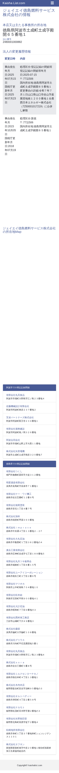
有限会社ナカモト (15, 707)
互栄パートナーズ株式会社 (20, 417)
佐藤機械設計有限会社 (17, 406)
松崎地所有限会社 (15, 730)
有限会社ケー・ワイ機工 (18, 494)
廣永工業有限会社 (15, 550)
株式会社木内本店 (15, 685)
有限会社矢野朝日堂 (16, 718)
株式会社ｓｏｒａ (15, 662)
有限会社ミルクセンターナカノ (22, 673)
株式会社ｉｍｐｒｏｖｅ (18, 527)
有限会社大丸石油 (15, 538)
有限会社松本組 (14, 595)
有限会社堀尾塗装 (15, 505)
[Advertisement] (29, 190)
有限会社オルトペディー (18, 696)
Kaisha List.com (14, 3)
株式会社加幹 (13, 516)
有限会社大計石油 (15, 606)
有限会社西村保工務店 (17, 617)
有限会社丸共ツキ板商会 (18, 561)
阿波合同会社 (13, 440)
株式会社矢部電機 (15, 451)
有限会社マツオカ (15, 583)
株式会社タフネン (15, 744)
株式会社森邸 (13, 628)
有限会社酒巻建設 (15, 428)
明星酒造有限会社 (15, 482)
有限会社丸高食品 (15, 395)
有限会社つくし (14, 471)
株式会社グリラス (15, 640)
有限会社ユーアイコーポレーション (24, 572)
